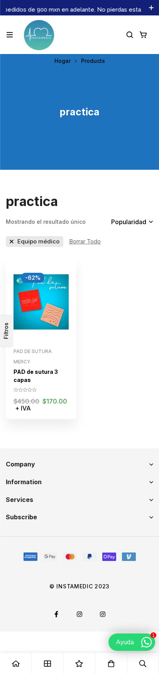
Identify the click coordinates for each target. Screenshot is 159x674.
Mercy (22, 362)
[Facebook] (56, 614)
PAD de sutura (33, 351)
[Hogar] (16, 663)
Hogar (62, 60)
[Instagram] (79, 614)
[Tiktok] (103, 614)
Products (93, 60)
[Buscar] (130, 35)
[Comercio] (47, 663)
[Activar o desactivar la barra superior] (151, 7)
